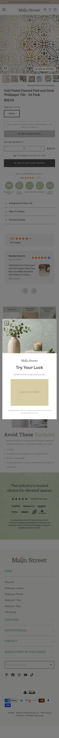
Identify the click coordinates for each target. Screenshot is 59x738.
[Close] (7, 323)
